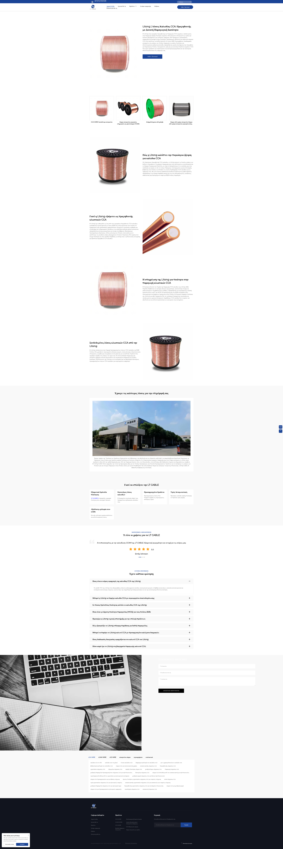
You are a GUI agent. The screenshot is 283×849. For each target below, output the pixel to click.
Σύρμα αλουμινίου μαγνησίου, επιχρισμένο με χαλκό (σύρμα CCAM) (128, 123)
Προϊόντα (131, 6)
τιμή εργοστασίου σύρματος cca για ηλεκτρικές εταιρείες (106, 782)
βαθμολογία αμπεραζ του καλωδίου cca (102, 766)
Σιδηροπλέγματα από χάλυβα (154, 122)
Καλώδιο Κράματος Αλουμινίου (119, 829)
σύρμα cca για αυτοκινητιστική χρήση (126, 766)
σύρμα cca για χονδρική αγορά (175, 786)
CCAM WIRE (118, 822)
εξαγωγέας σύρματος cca (115, 769)
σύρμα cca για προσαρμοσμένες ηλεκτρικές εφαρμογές (106, 789)
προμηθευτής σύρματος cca (168, 766)
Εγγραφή (186, 824)
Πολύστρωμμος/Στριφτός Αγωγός (134, 819)
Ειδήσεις (156, 6)
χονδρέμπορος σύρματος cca (153, 769)
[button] (138, 557)
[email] (280, 427)
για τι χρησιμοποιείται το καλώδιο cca (171, 762)
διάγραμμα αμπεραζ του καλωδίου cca (146, 762)
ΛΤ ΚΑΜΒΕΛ (95, 498)
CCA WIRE (118, 819)
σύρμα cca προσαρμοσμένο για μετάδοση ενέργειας (105, 779)
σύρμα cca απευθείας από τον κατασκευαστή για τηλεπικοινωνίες (170, 772)
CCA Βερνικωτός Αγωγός (132, 826)
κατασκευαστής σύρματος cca (148, 766)
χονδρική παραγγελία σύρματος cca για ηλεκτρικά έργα (106, 786)
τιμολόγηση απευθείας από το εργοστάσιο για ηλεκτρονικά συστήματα (110, 776)
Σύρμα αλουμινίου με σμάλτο (133, 829)
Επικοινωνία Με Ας (112, 8)
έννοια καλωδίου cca (126, 762)
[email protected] (100, 1)
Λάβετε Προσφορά (185, 7)
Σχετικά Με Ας (122, 6)
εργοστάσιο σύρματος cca (98, 769)
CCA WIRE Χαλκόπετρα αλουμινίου (101, 122)
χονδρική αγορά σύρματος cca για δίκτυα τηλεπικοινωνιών (148, 776)
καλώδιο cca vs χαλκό (111, 762)
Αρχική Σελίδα (110, 6)
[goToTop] (280, 431)
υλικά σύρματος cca (170, 779)
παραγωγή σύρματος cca (172, 769)
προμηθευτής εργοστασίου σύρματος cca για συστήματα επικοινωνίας (143, 786)
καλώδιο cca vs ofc (96, 762)
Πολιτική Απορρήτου (131, 843)
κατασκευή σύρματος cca (150, 789)
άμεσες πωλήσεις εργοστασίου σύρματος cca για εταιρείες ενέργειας (142, 779)
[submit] (190, 2)
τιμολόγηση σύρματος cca (132, 789)
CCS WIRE (118, 825)
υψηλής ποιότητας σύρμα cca (133, 769)
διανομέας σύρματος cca (142, 772)
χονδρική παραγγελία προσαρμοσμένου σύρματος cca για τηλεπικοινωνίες (111, 772)
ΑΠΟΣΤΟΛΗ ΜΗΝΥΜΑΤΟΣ (171, 690)
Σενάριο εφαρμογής (145, 6)
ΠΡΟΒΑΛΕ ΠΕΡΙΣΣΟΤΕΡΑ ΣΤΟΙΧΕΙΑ (102, 108)
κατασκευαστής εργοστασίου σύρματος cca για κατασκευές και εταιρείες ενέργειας (147, 782)
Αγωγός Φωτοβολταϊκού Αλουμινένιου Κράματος (132, 822)
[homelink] (93, 7)
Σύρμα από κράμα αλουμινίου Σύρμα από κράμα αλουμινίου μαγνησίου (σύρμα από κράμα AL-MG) (181, 123)
